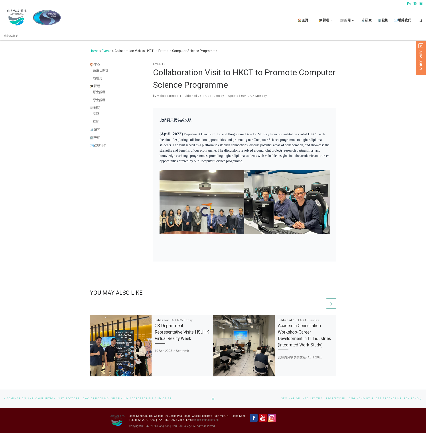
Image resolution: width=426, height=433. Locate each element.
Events (106, 51)
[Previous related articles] (320, 303)
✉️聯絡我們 (98, 145)
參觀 (96, 114)
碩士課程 (99, 92)
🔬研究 (95, 129)
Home (94, 51)
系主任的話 (100, 70)
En (409, 4)
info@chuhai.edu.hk (206, 419)
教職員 (97, 78)
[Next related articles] (331, 303)
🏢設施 (95, 137)
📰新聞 (95, 108)
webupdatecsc (167, 95)
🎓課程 (95, 86)
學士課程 (99, 100)
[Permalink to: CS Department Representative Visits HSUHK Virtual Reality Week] (121, 345)
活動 (96, 122)
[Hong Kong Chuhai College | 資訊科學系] (46, 17)
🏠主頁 (95, 64)
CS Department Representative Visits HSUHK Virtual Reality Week (182, 332)
